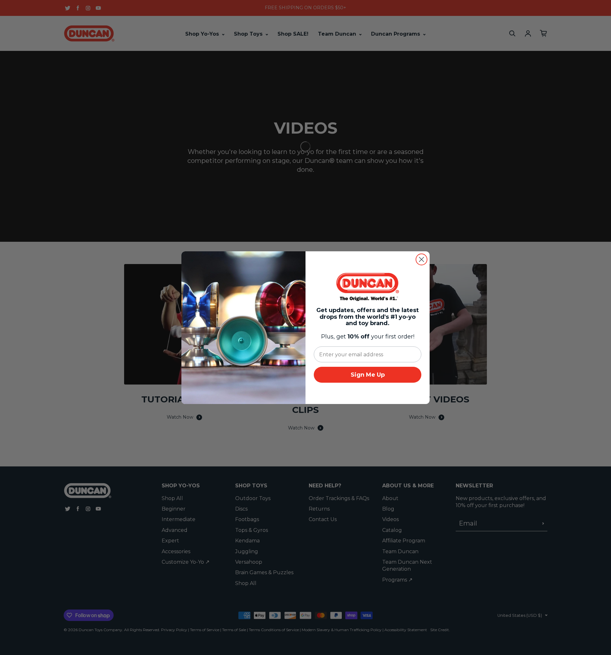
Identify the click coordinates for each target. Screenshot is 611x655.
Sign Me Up (368, 374)
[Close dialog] (421, 259)
